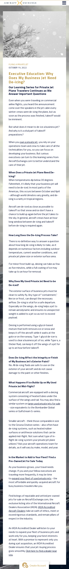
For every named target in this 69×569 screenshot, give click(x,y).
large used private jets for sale (44, 403)
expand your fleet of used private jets (31, 478)
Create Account (38, 565)
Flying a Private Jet (18, 64)
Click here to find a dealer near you (33, 553)
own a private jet (29, 142)
